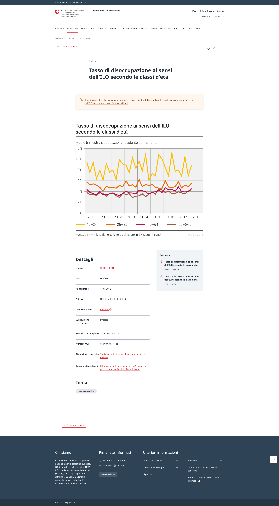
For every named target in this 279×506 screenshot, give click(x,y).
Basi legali (59, 502)
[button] (59, 28)
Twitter (121, 460)
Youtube (107, 465)
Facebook (107, 460)
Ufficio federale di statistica (106, 10)
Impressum (70, 502)
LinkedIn (121, 465)
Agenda (148, 474)
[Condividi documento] (214, 48)
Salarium (192, 460)
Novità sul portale (153, 460)
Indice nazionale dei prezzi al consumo (202, 469)
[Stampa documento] (208, 48)
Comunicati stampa (154, 467)
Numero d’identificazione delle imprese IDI (203, 479)
